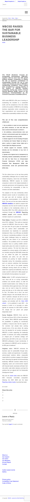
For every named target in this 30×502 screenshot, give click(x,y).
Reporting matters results (9, 382)
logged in (11, 424)
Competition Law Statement (10, 481)
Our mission (5, 457)
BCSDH (9, 498)
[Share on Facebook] (4, 392)
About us (5, 455)
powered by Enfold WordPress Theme (19, 498)
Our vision (5, 459)
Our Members (6, 460)
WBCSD (18, 212)
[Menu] (25, 12)
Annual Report (6, 462)
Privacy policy (6, 479)
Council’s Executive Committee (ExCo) (14, 94)
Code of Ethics (6, 483)
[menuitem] (25, 12)
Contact (4, 464)
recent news (13, 375)
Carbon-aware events (8, 470)
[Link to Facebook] (21, 500)
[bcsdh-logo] (12, 12)
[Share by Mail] (4, 401)
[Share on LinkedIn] (4, 398)
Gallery (4, 472)
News (3, 42)
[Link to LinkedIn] (24, 500)
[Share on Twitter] (4, 395)
